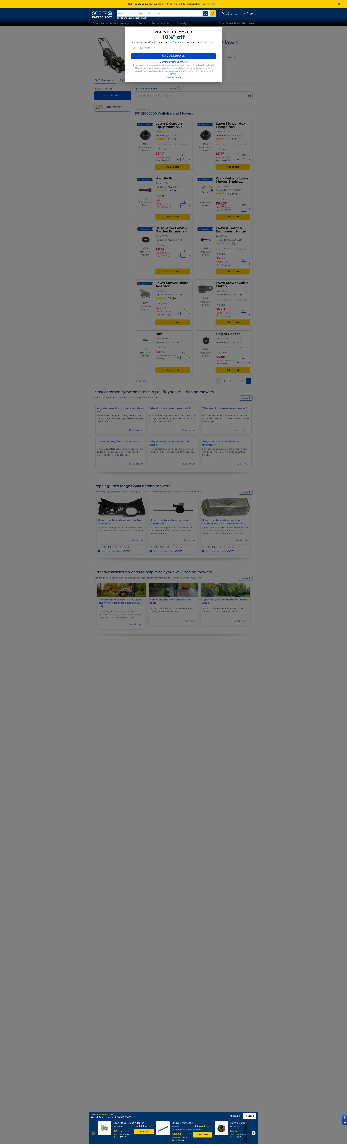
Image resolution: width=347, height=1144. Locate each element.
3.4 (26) (151, 1126)
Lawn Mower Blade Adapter (128, 1123)
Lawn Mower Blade (182, 1123)
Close (249, 1116)
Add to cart (144, 1131)
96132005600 (124, 1117)
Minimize (233, 1116)
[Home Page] (103, 14)
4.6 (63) (209, 1126)
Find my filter (208, 4)
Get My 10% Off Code (173, 56)
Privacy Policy (173, 77)
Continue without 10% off (173, 62)
